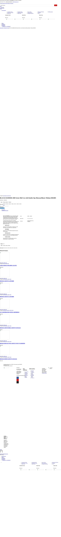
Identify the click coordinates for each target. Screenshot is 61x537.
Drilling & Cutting (20, 12)
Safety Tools (19, 13)
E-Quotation (3, 24)
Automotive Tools (7, 15)
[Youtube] (18, 380)
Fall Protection (5, 279)
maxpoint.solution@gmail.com (21, 375)
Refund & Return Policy (32, 376)
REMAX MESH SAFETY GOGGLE (8, 359)
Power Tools (44, 462)
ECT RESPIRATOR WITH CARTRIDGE (9, 312)
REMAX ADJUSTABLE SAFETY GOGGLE (10, 327)
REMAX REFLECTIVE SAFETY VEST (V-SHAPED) (12, 343)
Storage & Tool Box (30, 13)
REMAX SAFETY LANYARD (7, 281)
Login (1, 449)
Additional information (5, 210)
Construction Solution (26, 372)
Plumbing (39, 12)
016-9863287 (19, 369)
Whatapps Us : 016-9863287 (6, 26)
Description (3, 209)
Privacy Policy (32, 373)
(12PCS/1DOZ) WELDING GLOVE (8, 265)
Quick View (1, 262)
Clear (4, 205)
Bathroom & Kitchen (55, 462)
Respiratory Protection (6, 310)
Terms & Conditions (32, 372)
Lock (38, 13)
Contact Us (3, 25)
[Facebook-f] (18, 378)
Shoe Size (1, 204)
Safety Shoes (5, 195)
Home (3, 23)
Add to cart (5, 262)
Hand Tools (9, 13)
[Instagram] (18, 382)
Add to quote (2, 208)
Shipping (32, 374)
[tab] (29, 209)
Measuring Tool (30, 12)
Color (1, 202)
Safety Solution (26, 377)
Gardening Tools (34, 462)
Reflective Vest (5, 341)
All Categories (4, 10)
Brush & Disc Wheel (10, 12)
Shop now (6, 17)
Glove (4, 263)
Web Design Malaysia (44, 373)
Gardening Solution (26, 374)
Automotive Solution (26, 375)
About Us (32, 370)
